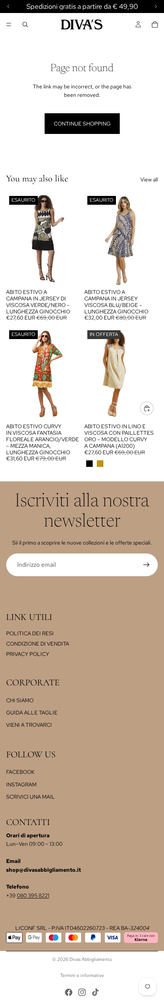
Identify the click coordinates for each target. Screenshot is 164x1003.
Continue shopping (82, 123)
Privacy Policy (27, 654)
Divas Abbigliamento (90, 959)
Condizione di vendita (37, 643)
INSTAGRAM (21, 784)
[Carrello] (154, 24)
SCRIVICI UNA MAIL (30, 796)
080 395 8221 (33, 895)
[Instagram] (82, 992)
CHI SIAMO (20, 699)
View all (149, 179)
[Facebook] (68, 992)
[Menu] (9, 24)
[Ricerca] (25, 24)
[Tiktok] (95, 992)
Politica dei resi (30, 633)
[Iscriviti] (146, 565)
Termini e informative (82, 975)
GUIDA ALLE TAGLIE (32, 712)
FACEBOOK (20, 771)
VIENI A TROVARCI (29, 724)
